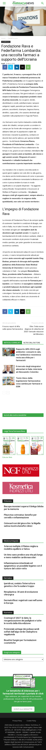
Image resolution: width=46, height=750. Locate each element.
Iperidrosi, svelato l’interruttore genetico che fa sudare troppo (19, 584)
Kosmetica (8, 613)
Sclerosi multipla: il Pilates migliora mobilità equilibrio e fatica (21, 547)
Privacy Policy (17, 721)
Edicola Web (7, 457)
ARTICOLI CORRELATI (12, 343)
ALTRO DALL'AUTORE (31, 343)
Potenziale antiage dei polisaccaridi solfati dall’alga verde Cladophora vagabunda (21, 632)
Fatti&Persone (13, 38)
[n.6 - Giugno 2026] (23, 446)
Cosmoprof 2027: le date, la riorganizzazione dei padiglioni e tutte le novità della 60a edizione (22, 621)
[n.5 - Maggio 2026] (37, 446)
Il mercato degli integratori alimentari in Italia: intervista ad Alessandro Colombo (29, 369)
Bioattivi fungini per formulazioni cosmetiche (20, 641)
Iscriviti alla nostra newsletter (15, 415)
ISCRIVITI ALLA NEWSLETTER (23, 709)
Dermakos (8, 578)
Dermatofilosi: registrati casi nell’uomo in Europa (23, 601)
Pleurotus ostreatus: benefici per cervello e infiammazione (20, 516)
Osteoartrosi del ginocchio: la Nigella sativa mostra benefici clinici (22, 524)
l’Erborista (8, 501)
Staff (3, 63)
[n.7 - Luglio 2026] (8, 446)
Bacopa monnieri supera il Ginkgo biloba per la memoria (23, 507)
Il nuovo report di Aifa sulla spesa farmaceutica (12, 327)
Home (3, 38)
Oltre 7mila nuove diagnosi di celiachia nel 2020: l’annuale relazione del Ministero (34, 330)
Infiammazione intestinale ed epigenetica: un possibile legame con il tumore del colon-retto (23, 566)
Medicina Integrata (11, 541)
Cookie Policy (31, 721)
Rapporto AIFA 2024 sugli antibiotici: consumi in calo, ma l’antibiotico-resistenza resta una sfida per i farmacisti (28, 355)
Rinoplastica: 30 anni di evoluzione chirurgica (21, 593)
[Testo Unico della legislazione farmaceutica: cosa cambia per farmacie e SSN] (8, 381)
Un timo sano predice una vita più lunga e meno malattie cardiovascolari (23, 556)
